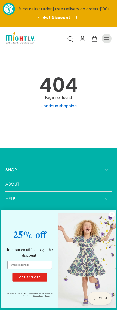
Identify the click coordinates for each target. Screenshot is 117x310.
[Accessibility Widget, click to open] (9, 9)
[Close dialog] (112, 214)
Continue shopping (59, 106)
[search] (70, 38)
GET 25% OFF (30, 277)
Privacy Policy (38, 296)
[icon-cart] (94, 38)
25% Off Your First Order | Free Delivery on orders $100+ (58, 9)
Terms (47, 296)
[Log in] (82, 38)
